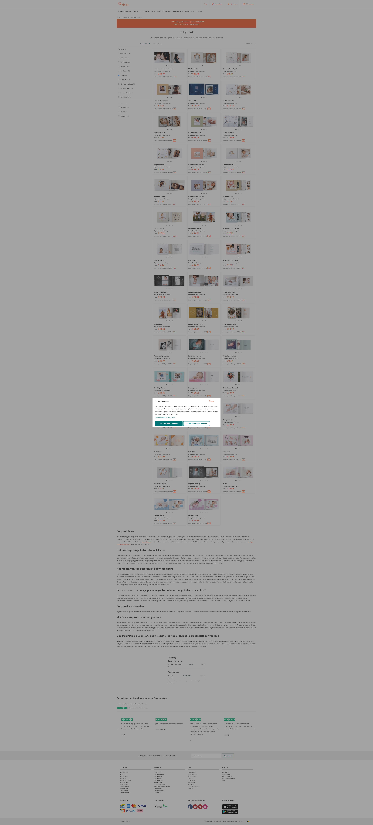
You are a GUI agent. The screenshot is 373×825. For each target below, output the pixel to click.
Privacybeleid (170, 418)
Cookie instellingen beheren (196, 423)
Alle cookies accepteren (168, 423)
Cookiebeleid (160, 418)
